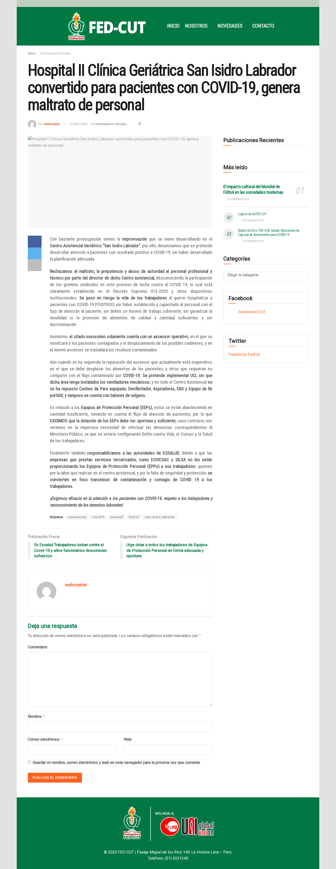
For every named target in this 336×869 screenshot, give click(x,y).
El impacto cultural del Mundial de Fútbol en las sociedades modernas (253, 189)
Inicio (31, 53)
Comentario (37, 647)
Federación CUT (252, 312)
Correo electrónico (45, 739)
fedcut (134, 517)
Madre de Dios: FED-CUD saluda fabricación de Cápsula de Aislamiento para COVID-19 (269, 233)
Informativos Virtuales (55, 53)
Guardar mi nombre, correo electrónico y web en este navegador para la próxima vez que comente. (117, 762)
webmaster (52, 124)
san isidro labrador (160, 517)
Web (128, 739)
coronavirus (77, 517)
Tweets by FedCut (244, 354)
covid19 (98, 517)
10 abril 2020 (78, 124)
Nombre (36, 716)
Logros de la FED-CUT (252, 214)
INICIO (173, 26)
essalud (116, 517)
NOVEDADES (230, 26)
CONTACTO (263, 26)
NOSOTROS (196, 26)
